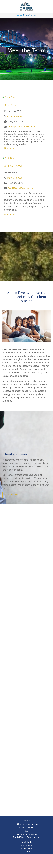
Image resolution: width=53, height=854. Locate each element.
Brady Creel (10, 105)
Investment (26, 848)
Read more (9, 148)
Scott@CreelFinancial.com (21, 188)
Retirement (26, 845)
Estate (26, 851)
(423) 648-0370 (14, 116)
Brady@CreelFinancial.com (21, 126)
